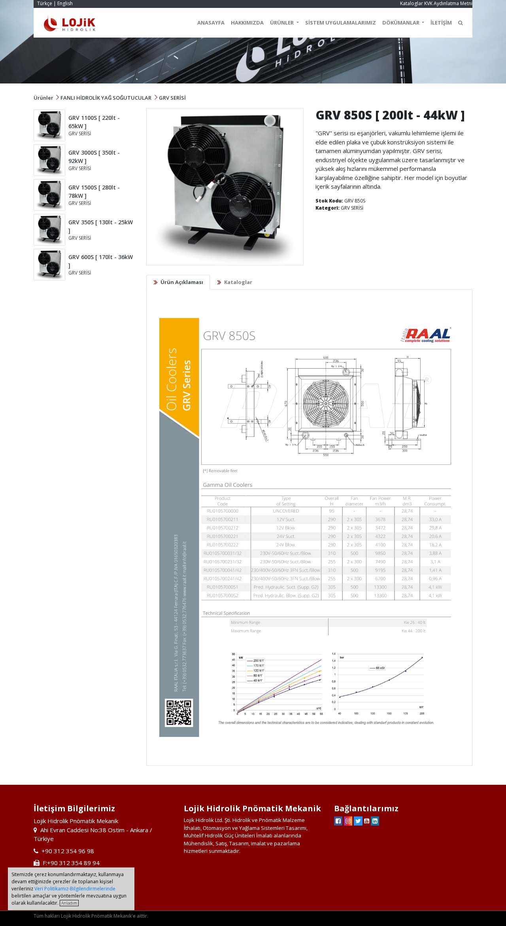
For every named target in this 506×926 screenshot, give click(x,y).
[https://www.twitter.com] (358, 821)
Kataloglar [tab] (238, 282)
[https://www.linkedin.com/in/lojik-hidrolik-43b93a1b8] (375, 821)
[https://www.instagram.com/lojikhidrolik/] (348, 821)
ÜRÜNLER (282, 22)
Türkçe (44, 3)
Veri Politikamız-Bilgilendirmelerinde (74, 888)
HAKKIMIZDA (247, 22)
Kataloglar (411, 3)
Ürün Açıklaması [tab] (181, 282)
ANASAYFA (211, 22)
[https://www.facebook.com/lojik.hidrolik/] (338, 821)
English (65, 3)
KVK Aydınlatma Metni (448, 3)
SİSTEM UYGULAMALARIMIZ (340, 22)
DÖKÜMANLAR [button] (401, 22)
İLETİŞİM (441, 22)
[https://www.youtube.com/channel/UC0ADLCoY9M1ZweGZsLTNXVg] (366, 821)
